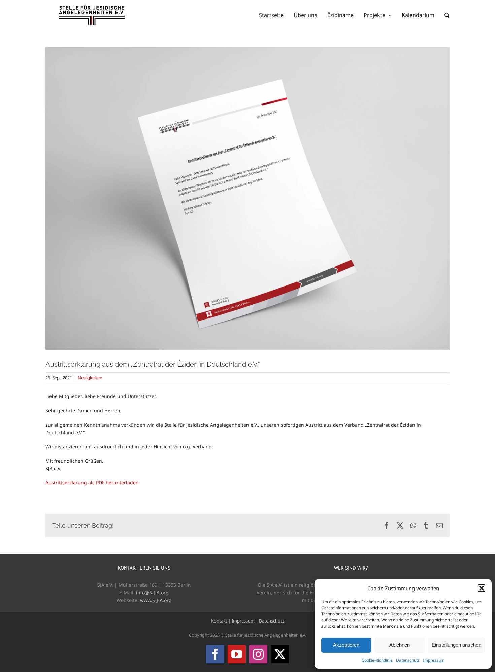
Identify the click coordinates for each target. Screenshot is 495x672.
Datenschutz (408, 660)
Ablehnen (399, 645)
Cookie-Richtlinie (377, 660)
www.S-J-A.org (156, 600)
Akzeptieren (346, 645)
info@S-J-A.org (152, 592)
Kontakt (219, 621)
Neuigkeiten (90, 378)
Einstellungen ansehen (456, 645)
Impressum (433, 660)
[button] (481, 588)
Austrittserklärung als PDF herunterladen (92, 482)
